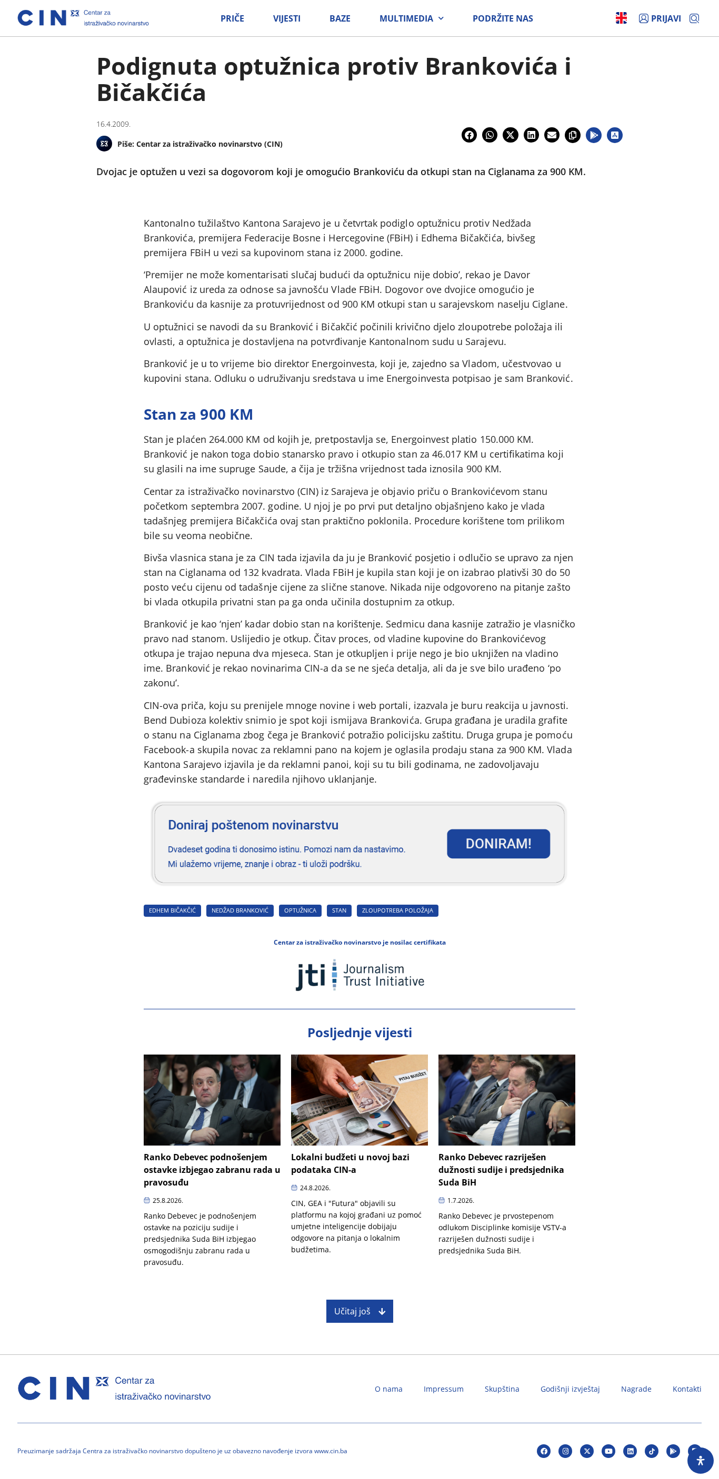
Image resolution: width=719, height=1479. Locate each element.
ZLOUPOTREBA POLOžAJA (397, 910)
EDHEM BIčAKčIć (172, 910)
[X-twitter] (587, 1451)
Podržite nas (503, 18)
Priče (232, 18)
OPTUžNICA (300, 910)
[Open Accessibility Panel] (700, 1460)
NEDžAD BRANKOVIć (240, 910)
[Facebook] (544, 1451)
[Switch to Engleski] (621, 17)
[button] (469, 135)
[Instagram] (565, 1451)
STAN (339, 910)
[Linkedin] (630, 1451)
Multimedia (406, 18)
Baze (340, 18)
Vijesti (287, 18)
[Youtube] (608, 1451)
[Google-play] (673, 1451)
